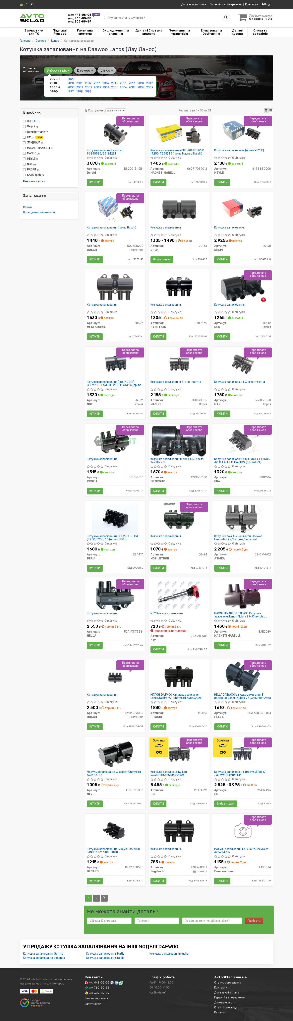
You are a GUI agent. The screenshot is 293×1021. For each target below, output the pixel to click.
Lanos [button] (105, 70)
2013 (97, 83)
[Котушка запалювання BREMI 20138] (242, 209)
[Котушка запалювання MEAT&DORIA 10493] (115, 286)
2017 (132, 83)
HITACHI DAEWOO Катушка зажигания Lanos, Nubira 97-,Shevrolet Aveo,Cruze (176, 696)
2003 (97, 87)
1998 (79, 91)
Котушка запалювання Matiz (105, 953)
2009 (149, 87)
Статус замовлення (227, 982)
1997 (70, 91)
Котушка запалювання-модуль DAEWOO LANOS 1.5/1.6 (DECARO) (113, 851)
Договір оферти (225, 1002)
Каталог (219, 1012)
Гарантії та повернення (229, 997)
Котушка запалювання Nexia (105, 958)
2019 (149, 83)
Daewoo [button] (84, 70)
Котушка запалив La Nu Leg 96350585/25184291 (105, 152)
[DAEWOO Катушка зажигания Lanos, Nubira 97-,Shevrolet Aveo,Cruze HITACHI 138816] (178, 676)
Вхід (267, 4)
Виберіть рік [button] (57, 70)
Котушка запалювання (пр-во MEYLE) (239, 150)
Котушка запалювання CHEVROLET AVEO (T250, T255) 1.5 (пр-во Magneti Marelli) (177, 152)
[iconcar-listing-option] (270, 110)
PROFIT (33, 169)
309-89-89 (79, 21)
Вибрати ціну (162, 259)
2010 (70, 83)
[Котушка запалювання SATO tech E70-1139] (178, 286)
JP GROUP (35, 142)
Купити (94, 182)
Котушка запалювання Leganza (44, 958)
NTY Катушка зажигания (166, 613)
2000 (71, 87)
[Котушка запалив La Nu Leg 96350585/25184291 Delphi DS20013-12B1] (115, 132)
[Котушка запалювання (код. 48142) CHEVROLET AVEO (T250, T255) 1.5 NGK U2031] (115, 363)
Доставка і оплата (193, 4)
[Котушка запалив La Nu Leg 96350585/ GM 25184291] (179, 753)
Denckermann (37, 132)
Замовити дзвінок (97, 998)
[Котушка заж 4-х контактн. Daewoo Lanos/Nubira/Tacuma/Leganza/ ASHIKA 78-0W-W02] (242, 518)
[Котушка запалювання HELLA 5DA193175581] (115, 595)
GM (34, 137)
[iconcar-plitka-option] (266, 110)
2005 (114, 87)
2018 (140, 83)
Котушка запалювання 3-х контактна (239, 382)
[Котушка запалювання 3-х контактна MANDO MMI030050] (242, 363)
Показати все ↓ (34, 181)
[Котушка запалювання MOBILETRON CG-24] (178, 518)
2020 (71, 79)
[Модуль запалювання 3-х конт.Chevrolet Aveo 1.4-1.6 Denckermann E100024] (242, 831)
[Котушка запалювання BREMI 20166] (179, 209)
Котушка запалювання (165, 227)
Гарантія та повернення (226, 4)
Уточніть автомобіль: (31, 70)
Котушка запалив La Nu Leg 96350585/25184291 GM (168, 773)
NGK (31, 164)
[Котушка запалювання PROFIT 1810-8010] (115, 441)
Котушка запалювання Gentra (43, 953)
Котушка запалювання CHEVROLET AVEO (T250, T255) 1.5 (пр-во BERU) (114, 538)
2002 (88, 87)
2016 (123, 83)
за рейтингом (115, 110)
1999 (88, 91)
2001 (79, 87)
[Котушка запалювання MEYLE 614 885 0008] (242, 132)
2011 (79, 83)
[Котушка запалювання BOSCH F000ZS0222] (115, 209)
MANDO (33, 153)
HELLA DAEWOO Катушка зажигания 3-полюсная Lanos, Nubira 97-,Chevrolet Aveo (242, 696)
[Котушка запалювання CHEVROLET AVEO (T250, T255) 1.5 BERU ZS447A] (115, 518)
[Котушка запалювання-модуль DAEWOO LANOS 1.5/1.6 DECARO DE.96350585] (115, 831)
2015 (114, 83)
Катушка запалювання (102, 694)
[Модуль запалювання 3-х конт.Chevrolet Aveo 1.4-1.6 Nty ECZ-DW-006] (115, 753)
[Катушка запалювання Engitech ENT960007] (179, 831)
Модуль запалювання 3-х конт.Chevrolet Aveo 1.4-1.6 (114, 773)
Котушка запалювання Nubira (169, 953)
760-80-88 (79, 18)
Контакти (251, 4)
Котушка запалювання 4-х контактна (175, 382)
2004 (105, 87)
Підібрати (254, 921)
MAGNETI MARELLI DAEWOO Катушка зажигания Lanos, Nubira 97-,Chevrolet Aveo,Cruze (239, 615)
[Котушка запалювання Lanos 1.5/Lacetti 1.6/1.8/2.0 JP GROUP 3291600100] (178, 441)
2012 (88, 83)
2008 (141, 87)
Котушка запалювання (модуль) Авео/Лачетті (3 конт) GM (239, 773)
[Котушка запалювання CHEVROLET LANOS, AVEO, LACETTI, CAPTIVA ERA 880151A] (242, 441)
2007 (132, 87)
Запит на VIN (93, 1004)
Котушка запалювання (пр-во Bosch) (111, 227)
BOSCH (33, 121)
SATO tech (35, 175)
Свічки (27, 207)
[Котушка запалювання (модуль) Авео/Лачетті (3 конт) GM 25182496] (242, 753)
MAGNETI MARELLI (40, 148)
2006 (123, 87)
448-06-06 (80, 15)
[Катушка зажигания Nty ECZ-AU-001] (179, 595)
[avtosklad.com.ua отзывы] (35, 1002)
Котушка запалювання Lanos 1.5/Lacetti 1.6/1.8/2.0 (177, 461)
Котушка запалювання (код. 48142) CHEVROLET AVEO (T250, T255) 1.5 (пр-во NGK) (114, 383)
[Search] (226, 18)
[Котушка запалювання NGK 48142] (242, 286)
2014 (105, 83)
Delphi (32, 126)
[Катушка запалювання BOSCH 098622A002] (115, 676)
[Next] (104, 898)
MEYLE (32, 158)
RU (32, 4)
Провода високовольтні (39, 212)
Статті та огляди (225, 1007)
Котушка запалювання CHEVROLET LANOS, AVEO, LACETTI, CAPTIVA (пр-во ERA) (242, 461)
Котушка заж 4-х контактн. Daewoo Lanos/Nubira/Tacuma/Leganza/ (238, 538)
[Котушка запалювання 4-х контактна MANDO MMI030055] (179, 363)
